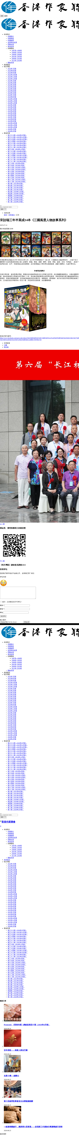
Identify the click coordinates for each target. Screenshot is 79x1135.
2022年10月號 (12, 74)
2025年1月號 (12, 105)
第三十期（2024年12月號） (17, 149)
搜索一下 (3, 209)
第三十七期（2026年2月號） (17, 135)
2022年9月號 (12, 72)
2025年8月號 (12, 119)
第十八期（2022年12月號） (17, 167)
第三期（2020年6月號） (16, 197)
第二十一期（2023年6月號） (17, 161)
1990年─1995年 (17, 52)
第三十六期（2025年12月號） (18, 137)
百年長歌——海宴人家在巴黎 (16, 1050)
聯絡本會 (11, 62)
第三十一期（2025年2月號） (17, 147)
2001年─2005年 (17, 56)
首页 (5, 215)
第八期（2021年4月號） (16, 187)
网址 (1, 612)
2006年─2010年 (17, 58)
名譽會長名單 (12, 42)
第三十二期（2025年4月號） (17, 145)
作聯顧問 (11, 40)
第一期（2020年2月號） (16, 202)
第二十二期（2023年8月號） (17, 159)
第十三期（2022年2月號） (16, 177)
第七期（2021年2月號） (16, 189)
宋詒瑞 (6, 347)
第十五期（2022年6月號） (16, 173)
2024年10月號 (12, 99)
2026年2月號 (12, 131)
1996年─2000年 (17, 54)
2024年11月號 (12, 101)
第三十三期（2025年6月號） (17, 143)
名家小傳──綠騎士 (11, 1076)
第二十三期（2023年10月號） (18, 157)
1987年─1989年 (17, 50)
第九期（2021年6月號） (16, 185)
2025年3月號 (12, 109)
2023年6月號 (12, 91)
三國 (5, 345)
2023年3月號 (12, 85)
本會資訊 (7, 64)
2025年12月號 (12, 127)
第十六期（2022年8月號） (16, 171)
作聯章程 (11, 38)
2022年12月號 (12, 79)
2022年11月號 (12, 76)
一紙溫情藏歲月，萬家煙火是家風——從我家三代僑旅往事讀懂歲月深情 (33, 1127)
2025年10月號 (12, 123)
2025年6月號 (12, 115)
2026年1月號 (12, 129)
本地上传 (26, 622)
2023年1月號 (12, 81)
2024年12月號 (12, 103)
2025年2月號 (12, 107)
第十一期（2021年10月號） (17, 181)
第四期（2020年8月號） (16, 195)
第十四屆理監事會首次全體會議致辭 (18, 1101)
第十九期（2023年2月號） (16, 165)
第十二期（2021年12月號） (17, 179)
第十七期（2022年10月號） (17, 169)
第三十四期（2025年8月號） (17, 141)
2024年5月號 (12, 93)
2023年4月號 (12, 87)
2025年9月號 (12, 121)
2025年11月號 (12, 125)
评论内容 (3, 577)
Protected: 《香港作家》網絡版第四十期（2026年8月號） (27, 1025)
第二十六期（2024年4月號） (17, 151)
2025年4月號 (12, 111)
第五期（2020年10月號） (16, 193)
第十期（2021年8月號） (16, 183)
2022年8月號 (12, 70)
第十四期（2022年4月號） (16, 175)
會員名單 (11, 46)
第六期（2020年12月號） (16, 191)
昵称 (2, 605)
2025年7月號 (12, 117)
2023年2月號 (12, 83)
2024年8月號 (12, 97)
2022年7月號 (12, 68)
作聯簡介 (11, 36)
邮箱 (2, 609)
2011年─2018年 (17, 60)
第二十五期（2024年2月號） (17, 153)
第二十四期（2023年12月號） (18, 155)
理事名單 (11, 44)
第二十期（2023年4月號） (16, 163)
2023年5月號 (12, 89)
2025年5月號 (12, 113)
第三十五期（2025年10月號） (18, 139)
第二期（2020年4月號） (16, 200)
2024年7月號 (12, 95)
